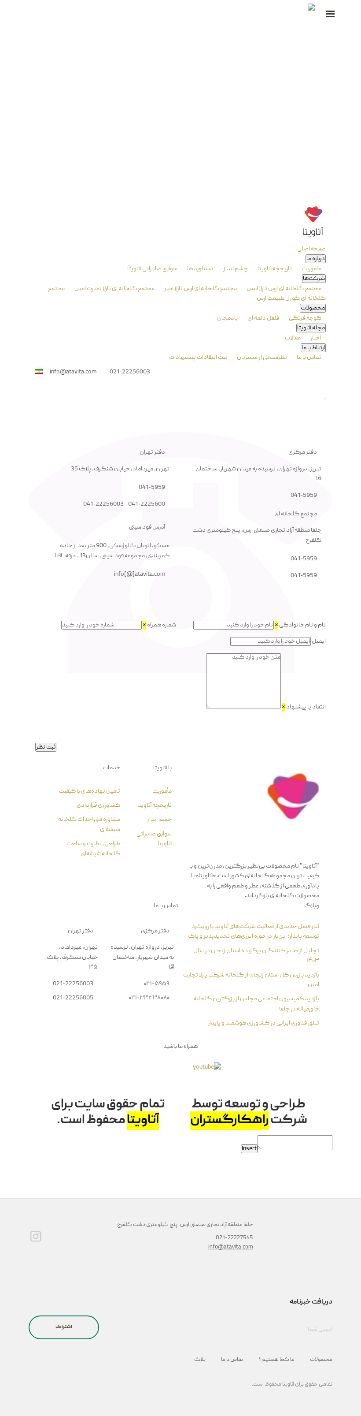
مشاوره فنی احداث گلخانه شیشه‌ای (89, 824)
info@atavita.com (230, 1247)
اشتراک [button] (63, 1327)
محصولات (313, 308)
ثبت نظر (45, 747)
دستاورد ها (200, 269)
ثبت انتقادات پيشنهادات (198, 357)
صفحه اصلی (311, 249)
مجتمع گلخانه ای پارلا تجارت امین (114, 288)
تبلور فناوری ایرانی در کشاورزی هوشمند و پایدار (263, 1023)
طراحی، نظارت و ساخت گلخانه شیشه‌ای (93, 848)
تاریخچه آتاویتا (274, 269)
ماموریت (311, 269)
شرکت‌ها (314, 278)
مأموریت (162, 791)
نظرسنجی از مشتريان (261, 357)
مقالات (293, 338)
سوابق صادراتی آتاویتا (152, 269)
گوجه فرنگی (304, 318)
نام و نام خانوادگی (300, 625)
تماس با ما (308, 357)
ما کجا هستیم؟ (276, 1360)
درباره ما (315, 258)
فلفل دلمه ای (263, 318)
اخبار (315, 338)
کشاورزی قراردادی (98, 805)
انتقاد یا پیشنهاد (304, 707)
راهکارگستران (229, 1120)
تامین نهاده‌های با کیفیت (89, 791)
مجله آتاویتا (311, 328)
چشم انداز (235, 269)
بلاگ (200, 1360)
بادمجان (227, 318)
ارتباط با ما (313, 347)
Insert (249, 1148)
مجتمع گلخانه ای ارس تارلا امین (283, 288)
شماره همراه (159, 625)
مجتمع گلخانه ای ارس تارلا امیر (200, 288)
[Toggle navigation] (325, 398)
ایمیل (319, 641)
